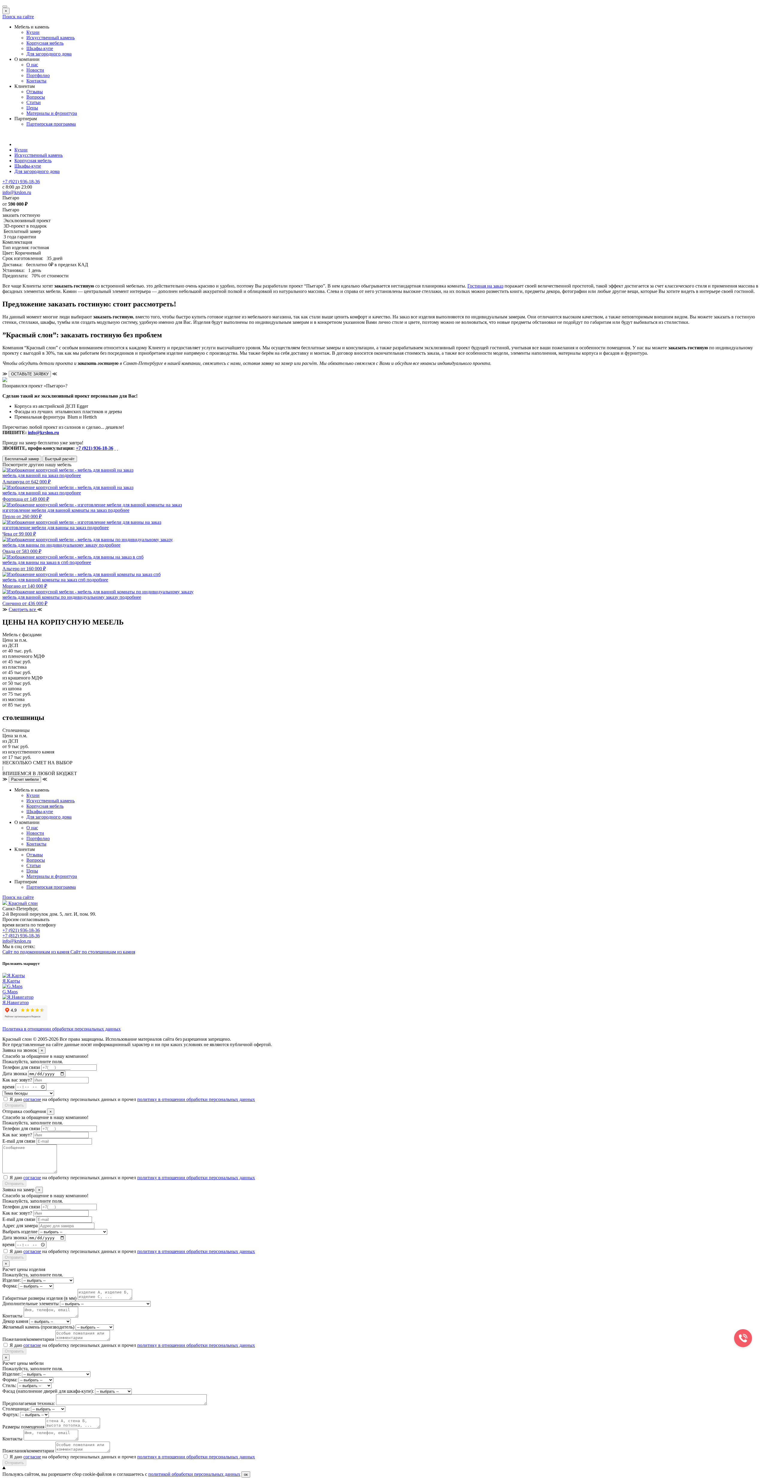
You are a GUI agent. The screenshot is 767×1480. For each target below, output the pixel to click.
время (8, 1086)
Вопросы (35, 97)
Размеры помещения (23, 1426)
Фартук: (10, 1414)
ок (246, 1474)
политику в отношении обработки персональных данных (196, 1099)
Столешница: (16, 1408)
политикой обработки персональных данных (194, 1474)
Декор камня (15, 1321)
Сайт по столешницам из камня (102, 951)
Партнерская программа (51, 124)
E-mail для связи (18, 1141)
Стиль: (9, 1385)
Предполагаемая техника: (28, 1403)
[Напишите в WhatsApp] (115, 448)
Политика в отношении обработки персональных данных (61, 1028)
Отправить (14, 1105)
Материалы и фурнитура (51, 113)
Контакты (36, 80)
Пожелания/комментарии (28, 1339)
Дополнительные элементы (30, 1303)
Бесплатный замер (22, 459)
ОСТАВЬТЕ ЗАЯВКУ (30, 374)
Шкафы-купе (39, 48)
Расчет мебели (25, 779)
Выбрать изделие (19, 1231)
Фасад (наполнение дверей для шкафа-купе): (48, 1391)
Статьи (33, 102)
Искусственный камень (50, 37)
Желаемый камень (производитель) (38, 1326)
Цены (32, 107)
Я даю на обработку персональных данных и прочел (132, 1099)
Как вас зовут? (17, 1079)
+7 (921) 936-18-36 (94, 448)
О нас (32, 64)
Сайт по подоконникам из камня (36, 951)
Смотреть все (23, 609)
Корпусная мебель (45, 43)
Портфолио (38, 75)
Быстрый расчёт (60, 459)
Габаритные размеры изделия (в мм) (39, 1298)
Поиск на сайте (18, 16)
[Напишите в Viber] (117, 448)
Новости (35, 70)
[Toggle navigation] (4, 6)
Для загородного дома (49, 53)
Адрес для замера (20, 1225)
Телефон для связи (21, 1067)
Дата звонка (14, 1073)
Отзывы (34, 91)
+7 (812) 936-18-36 (21, 935)
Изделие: (11, 1280)
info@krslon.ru (43, 432)
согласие (32, 1099)
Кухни (33, 32)
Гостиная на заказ (485, 285)
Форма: (9, 1285)
